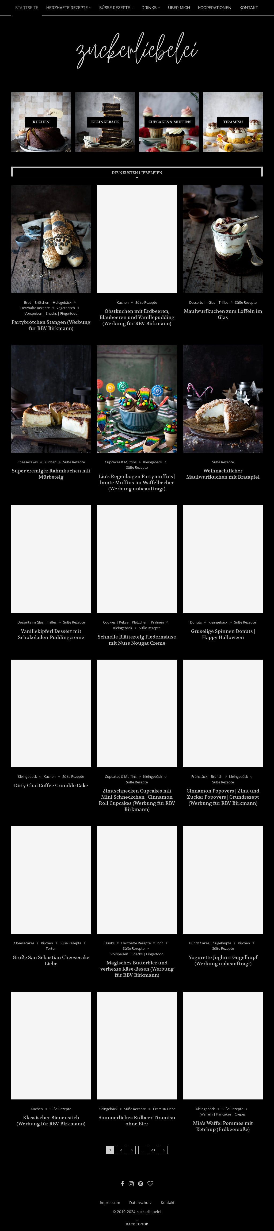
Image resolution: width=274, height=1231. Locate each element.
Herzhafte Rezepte (67, 7)
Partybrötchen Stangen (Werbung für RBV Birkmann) (51, 325)
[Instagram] (131, 1183)
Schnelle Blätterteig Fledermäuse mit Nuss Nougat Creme (137, 640)
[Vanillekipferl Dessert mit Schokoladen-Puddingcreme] (51, 559)
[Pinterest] (140, 1183)
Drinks (149, 7)
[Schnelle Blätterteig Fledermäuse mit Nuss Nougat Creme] (137, 559)
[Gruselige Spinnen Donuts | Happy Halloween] (223, 559)
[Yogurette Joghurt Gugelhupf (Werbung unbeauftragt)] (223, 879)
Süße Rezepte (114, 7)
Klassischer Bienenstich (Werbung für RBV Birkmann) (51, 1120)
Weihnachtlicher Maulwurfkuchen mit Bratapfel (223, 474)
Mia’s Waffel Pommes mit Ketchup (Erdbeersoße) (223, 1126)
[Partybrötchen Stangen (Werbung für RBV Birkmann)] (51, 239)
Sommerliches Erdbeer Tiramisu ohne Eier (136, 1120)
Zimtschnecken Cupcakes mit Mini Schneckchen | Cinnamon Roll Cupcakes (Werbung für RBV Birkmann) (137, 800)
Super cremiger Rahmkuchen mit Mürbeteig (51, 474)
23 (153, 1150)
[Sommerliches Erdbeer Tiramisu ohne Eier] (137, 1045)
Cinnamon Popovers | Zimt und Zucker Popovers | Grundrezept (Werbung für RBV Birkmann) (223, 797)
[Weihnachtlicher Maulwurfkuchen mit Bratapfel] (223, 398)
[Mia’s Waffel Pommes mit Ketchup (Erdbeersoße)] (223, 1045)
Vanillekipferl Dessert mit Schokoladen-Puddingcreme (51, 634)
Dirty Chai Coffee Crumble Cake (51, 785)
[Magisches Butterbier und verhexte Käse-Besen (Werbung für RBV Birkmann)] (137, 879)
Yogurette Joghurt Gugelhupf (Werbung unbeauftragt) (223, 960)
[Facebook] (122, 1183)
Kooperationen (214, 7)
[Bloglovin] (150, 1183)
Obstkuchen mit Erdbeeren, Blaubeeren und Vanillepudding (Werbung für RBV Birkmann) (137, 317)
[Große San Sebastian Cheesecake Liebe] (51, 879)
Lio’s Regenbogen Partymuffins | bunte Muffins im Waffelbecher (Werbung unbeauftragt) (137, 482)
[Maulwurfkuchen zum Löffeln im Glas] (223, 239)
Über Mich (179, 7)
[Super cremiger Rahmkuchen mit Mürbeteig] (51, 398)
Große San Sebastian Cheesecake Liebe (51, 960)
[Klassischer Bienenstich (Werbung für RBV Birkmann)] (51, 1045)
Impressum (110, 1202)
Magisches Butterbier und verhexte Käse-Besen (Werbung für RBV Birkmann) (137, 969)
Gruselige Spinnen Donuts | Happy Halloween (223, 634)
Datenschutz (140, 1202)
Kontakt (248, 7)
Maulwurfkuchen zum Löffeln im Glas (223, 314)
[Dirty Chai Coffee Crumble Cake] (51, 713)
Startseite (26, 7)
